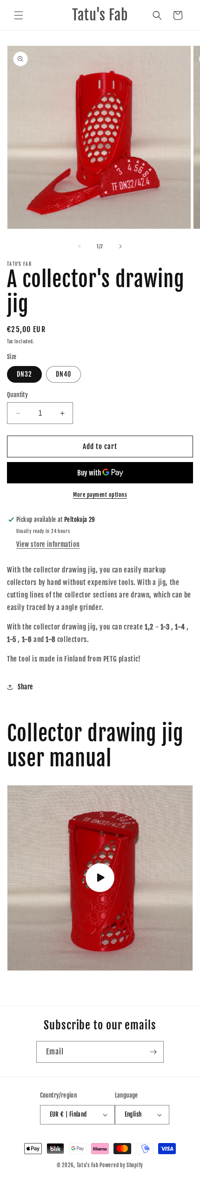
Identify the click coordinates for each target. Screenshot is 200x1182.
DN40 (63, 374)
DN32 (24, 374)
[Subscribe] (153, 1052)
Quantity (17, 394)
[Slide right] (120, 246)
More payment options (100, 494)
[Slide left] (79, 246)
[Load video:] (100, 877)
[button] (18, 15)
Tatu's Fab (88, 1165)
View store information (48, 544)
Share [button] (25, 687)
